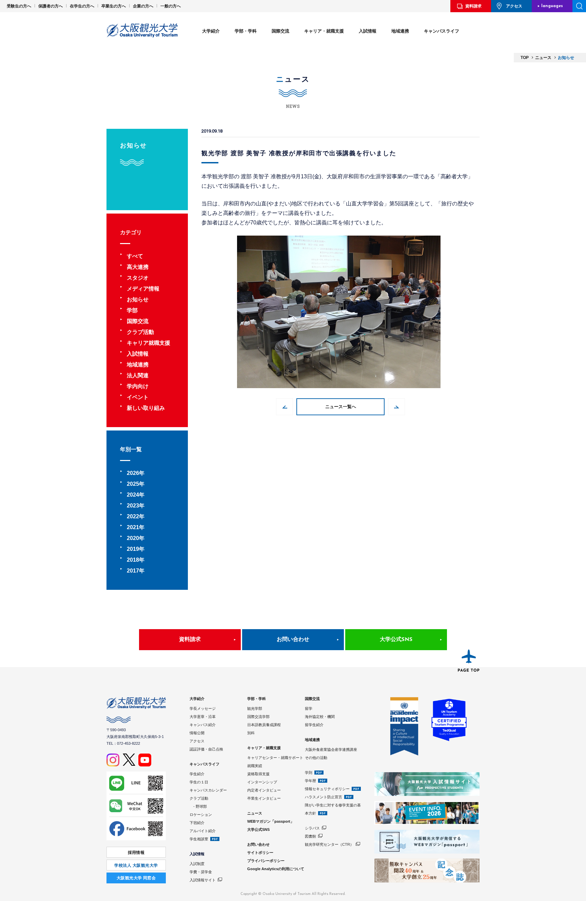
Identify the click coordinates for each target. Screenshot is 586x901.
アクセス (514, 6)
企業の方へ (143, 6)
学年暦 (310, 781)
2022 (133, 516)
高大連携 (138, 267)
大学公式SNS (396, 639)
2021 (133, 527)
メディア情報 (143, 289)
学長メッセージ (203, 708)
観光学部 (254, 708)
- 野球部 (198, 806)
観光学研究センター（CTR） (329, 844)
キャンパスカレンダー (208, 790)
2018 (133, 560)
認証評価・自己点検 (206, 749)
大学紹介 (211, 31)
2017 (133, 571)
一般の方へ (170, 6)
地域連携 (400, 31)
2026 (133, 473)
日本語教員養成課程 (264, 725)
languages (552, 6)
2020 (133, 538)
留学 (308, 708)
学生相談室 (199, 839)
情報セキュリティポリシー (327, 789)
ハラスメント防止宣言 (323, 797)
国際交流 (280, 31)
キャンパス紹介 (203, 725)
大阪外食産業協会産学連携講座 (331, 749)
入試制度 (197, 864)
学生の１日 (199, 782)
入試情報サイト (203, 880)
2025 (133, 484)
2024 (133, 495)
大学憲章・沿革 (203, 717)
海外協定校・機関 (320, 717)
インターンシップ (262, 782)
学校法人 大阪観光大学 (136, 865)
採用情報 (136, 852)
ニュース (254, 813)
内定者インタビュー (264, 790)
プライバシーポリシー (266, 861)
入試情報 (367, 31)
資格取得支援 (258, 774)
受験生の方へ (19, 6)
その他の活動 (316, 758)
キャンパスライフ (441, 31)
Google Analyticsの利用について (275, 869)
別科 (251, 733)
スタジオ (138, 278)
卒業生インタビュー (264, 798)
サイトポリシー (260, 852)
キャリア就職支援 (148, 343)
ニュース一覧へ (340, 407)
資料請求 (473, 6)
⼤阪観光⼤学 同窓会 (136, 878)
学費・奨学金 (201, 872)
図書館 (310, 836)
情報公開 (197, 733)
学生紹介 (197, 774)
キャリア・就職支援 (324, 31)
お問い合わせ (293, 639)
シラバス (312, 828)
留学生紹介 (314, 725)
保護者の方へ (50, 6)
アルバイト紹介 (203, 831)
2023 (133, 505)
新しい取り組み (146, 408)
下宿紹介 (197, 823)
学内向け (138, 386)
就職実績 (254, 766)
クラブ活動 (140, 332)
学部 (132, 310)
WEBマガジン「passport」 (270, 821)
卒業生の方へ (113, 6)
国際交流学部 (258, 717)
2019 (133, 549)
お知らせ (138, 299)
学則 (308, 772)
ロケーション (201, 815)
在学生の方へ (82, 6)
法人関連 (138, 375)
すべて (135, 256)
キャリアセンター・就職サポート (275, 758)
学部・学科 (246, 31)
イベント (138, 397)
